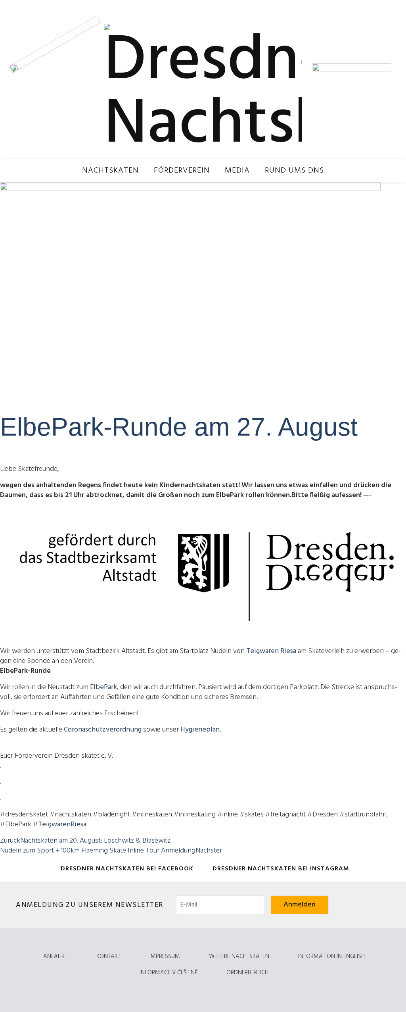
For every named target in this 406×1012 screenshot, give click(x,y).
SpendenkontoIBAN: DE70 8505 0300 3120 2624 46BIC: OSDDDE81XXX (345, 28)
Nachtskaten (110, 170)
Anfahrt (55, 956)
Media (237, 170)
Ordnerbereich (247, 972)
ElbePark (103, 687)
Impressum (164, 956)
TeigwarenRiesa (62, 824)
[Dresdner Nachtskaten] (203, 79)
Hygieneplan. (200, 729)
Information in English (331, 956)
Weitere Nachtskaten (239, 956)
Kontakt (108, 956)
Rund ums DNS (294, 170)
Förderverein (182, 170)
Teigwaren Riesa (271, 651)
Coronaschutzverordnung (103, 729)
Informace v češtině (168, 972)
